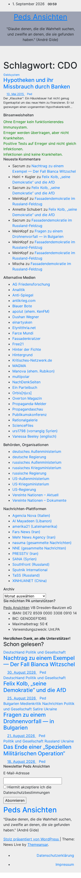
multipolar (20, 376)
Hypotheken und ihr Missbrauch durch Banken (36, 83)
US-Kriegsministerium (30, 484)
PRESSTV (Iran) (25, 553)
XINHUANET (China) (29, 580)
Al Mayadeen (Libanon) (32, 521)
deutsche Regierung (29, 457)
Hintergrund (22, 355)
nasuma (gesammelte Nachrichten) (42, 542)
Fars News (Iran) (26, 532)
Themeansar (37, 844)
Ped (29, 94)
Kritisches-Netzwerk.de (32, 360)
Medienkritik (31, 703)
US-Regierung (24, 489)
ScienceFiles (22, 425)
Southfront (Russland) (31, 564)
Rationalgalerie (25, 420)
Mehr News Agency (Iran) (34, 537)
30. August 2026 (22, 672)
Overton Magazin (27, 398)
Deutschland (14, 652)
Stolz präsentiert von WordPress (31, 839)
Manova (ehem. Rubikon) (33, 371)
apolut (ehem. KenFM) (31, 311)
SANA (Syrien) (24, 559)
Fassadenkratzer (26, 338)
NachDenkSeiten (26, 382)
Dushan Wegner (25, 317)
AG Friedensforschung (31, 284)
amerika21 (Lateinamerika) (34, 526)
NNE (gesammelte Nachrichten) (39, 548)
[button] (59, 53)
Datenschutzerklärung (55, 855)
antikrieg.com (24, 300)
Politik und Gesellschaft (46, 652)
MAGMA (19, 365)
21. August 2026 (21, 735)
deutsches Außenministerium (36, 451)
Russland (53, 741)
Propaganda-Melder (29, 403)
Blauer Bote (22, 306)
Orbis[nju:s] (22, 393)
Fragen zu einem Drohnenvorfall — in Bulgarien (28, 721)
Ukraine (50, 709)
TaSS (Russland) (26, 575)
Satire (38, 709)
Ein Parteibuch (24, 387)
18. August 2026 (21, 761)
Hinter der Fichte (26, 349)
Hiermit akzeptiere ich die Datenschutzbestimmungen (27, 790)
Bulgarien (11, 703)
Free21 (18, 344)
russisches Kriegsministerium (36, 467)
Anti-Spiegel (22, 295)
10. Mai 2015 (16, 94)
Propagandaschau (27, 409)
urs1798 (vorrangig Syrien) (35, 431)
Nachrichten (53, 703)
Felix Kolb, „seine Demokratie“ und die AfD (34, 686)
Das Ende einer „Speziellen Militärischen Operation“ (37, 750)
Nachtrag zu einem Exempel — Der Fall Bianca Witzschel (39, 661)
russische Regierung (29, 473)
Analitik (18, 289)
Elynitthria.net (24, 327)
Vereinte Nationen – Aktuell (35, 495)
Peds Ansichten (40, 16)
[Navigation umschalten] (69, 53)
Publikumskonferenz (29, 414)
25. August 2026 (22, 698)
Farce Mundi (22, 333)
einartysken (22, 322)
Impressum (65, 864)
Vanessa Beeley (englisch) (34, 436)
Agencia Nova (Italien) (31, 515)
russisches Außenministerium (36, 462)
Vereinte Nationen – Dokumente (39, 500)
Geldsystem (11, 74)
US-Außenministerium (30, 478)
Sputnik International (29, 570)
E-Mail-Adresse (16, 773)
